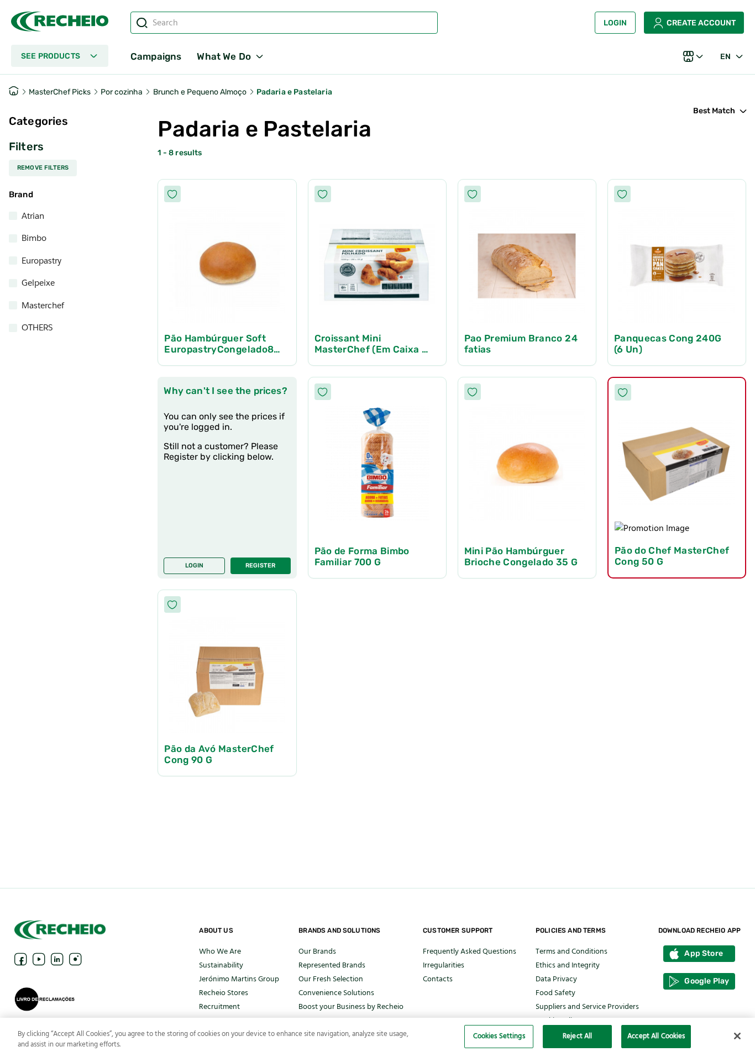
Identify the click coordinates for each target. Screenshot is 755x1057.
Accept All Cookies (656, 1036)
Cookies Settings (499, 1036)
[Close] (737, 1036)
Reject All (577, 1036)
